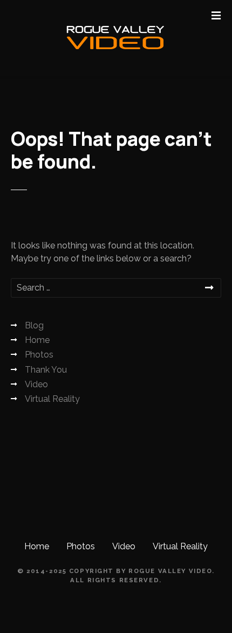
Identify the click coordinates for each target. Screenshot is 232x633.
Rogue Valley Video (170, 571)
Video (36, 384)
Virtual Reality (52, 399)
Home (37, 340)
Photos (39, 354)
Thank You (46, 370)
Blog (34, 325)
